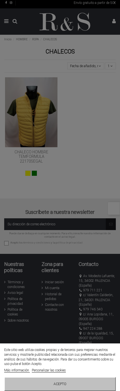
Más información (17, 370)
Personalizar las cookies (49, 370)
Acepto (60, 384)
